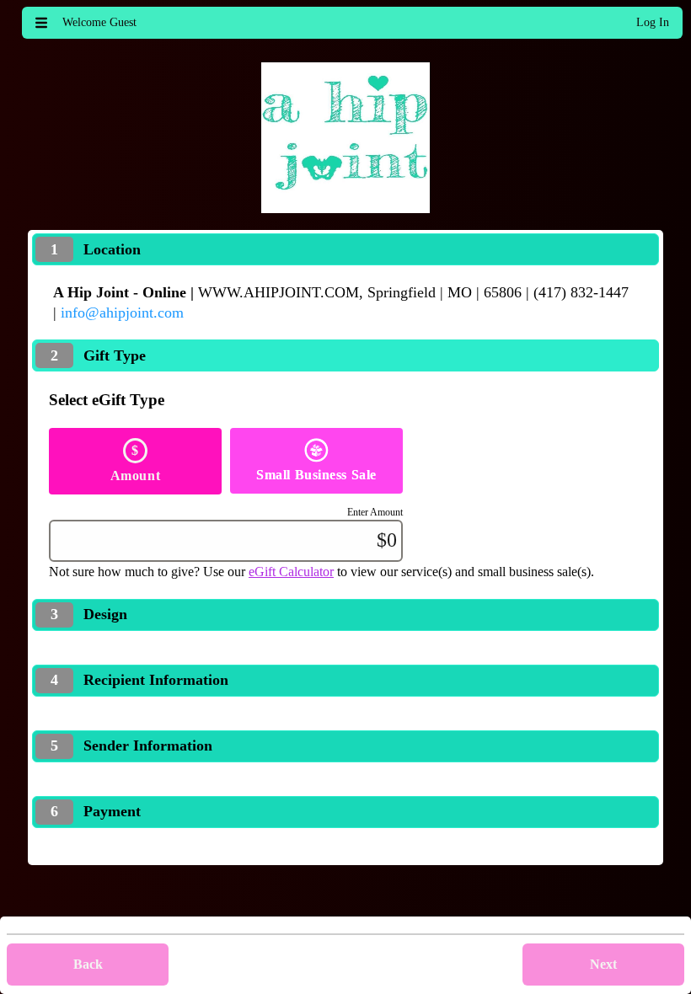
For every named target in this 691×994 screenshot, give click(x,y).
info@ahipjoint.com (122, 312)
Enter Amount (375, 512)
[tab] (345, 249)
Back (88, 964)
